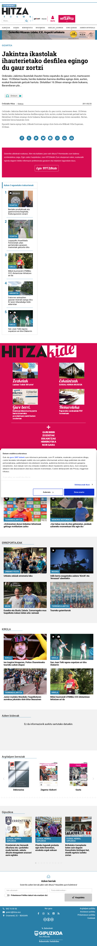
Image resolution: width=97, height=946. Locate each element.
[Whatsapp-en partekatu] (57, 138)
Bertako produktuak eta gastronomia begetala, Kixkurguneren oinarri (19, 211)
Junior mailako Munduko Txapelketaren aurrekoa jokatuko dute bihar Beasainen (22, 698)
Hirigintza (13, 293)
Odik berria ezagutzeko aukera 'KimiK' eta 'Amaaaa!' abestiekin (69, 577)
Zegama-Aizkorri (49, 789)
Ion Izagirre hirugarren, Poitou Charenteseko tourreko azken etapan (24, 663)
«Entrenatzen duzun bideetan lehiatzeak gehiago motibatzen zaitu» (22, 525)
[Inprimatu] (71, 138)
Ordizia (20, 104)
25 (91, 104)
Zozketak (48, 435)
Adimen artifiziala (87, 28)
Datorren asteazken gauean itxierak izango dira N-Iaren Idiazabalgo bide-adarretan (20, 300)
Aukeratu (47, 492)
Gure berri (48, 432)
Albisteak (6, 28)
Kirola (12, 267)
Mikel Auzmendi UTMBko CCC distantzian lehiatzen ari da (19, 273)
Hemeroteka (48, 441)
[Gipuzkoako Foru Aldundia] (48, 936)
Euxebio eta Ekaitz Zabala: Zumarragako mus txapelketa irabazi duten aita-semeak (25, 611)
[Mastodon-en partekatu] (36, 138)
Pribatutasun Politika (19, 895)
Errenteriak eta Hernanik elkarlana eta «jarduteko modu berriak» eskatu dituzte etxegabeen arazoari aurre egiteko (19, 850)
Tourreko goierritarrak (60, 610)
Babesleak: (48, 928)
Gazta (78, 789)
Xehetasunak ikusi (82, 485)
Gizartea (7, 45)
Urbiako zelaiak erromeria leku (18, 576)
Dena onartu (79, 492)
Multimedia (40, 28)
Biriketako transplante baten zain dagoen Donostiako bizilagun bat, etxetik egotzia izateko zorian (77, 850)
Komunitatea (27, 28)
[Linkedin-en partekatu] (64, 138)
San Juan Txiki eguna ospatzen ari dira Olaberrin (20, 330)
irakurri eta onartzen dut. (29, 895)
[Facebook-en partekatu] (22, 138)
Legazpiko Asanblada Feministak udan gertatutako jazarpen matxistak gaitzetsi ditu (18, 243)
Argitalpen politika (87, 908)
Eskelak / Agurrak (55, 28)
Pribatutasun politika (86, 915)
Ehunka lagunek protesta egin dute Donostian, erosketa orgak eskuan (47, 847)
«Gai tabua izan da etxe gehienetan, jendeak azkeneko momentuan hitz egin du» (71, 525)
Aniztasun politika (87, 912)
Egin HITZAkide (46, 168)
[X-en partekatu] (29, 138)
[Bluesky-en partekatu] (43, 138)
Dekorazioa (18, 789)
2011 (84, 104)
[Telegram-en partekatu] (50, 138)
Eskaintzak (48, 438)
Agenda (16, 28)
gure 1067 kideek (17, 457)
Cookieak (91, 918)
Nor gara (48, 445)
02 (88, 104)
